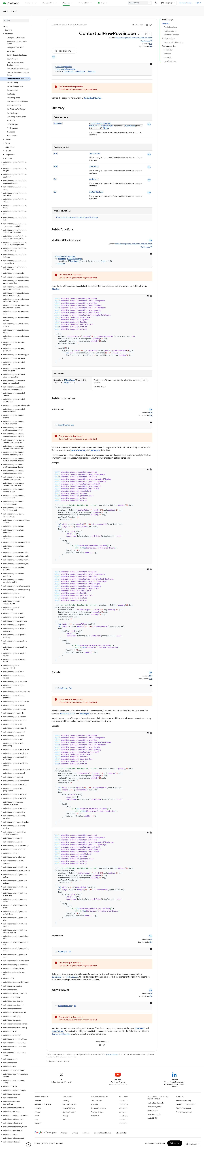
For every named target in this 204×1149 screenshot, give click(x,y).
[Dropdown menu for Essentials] (36, 3)
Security (38, 1108)
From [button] (77, 217)
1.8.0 (150, 47)
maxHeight (93, 179)
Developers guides (154, 1107)
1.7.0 (150, 44)
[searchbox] (16, 20)
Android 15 (123, 1108)
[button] (15, 34)
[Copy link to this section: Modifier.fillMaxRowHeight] (83, 240)
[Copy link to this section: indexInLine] (66, 409)
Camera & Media (69, 1112)
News (37, 1116)
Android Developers (58, 25)
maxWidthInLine (96, 192)
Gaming (66, 1100)
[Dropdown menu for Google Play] (92, 3)
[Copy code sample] (150, 295)
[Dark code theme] (150, 64)
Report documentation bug (186, 1104)
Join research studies (183, 1112)
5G (64, 1119)
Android (38, 1100)
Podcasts (38, 1123)
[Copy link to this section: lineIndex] (63, 672)
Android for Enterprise (43, 1104)
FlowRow (55, 289)
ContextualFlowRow (92, 98)
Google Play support (183, 1108)
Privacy (65, 1116)
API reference (10, 12)
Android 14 (123, 1112)
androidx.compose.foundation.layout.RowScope (79, 217)
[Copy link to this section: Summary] (66, 108)
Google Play (84, 3)
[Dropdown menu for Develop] (73, 3)
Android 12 (123, 1119)
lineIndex (93, 166)
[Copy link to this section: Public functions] (76, 229)
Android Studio (185, 3)
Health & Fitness (68, 1108)
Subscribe (175, 1143)
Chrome (75, 1133)
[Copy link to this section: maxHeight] (66, 935)
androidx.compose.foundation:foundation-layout (133, 38)
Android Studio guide (156, 1103)
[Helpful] (147, 25)
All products (121, 1133)
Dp (55, 179)
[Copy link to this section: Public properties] (78, 398)
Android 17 (123, 1100)
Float (105, 128)
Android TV (95, 1116)
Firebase (86, 1133)
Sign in (198, 3)
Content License (112, 1054)
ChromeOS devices (98, 1108)
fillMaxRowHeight (105, 126)
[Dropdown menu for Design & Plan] (56, 3)
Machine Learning (69, 1104)
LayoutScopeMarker (64, 67)
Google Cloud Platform (103, 1133)
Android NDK (152, 1118)
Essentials (29, 3)
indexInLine (94, 153)
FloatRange (130, 126)
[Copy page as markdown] (146, 34)
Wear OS (94, 1104)
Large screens (96, 1100)
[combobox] (140, 3)
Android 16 (123, 1104)
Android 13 (123, 1116)
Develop (66, 3)
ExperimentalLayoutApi (66, 69)
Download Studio (154, 1114)
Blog (102, 3)
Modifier (58, 123)
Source (37, 1112)
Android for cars (97, 1112)
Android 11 (123, 1123)
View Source (145, 41)
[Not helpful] (150, 25)
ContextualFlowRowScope (74, 71)
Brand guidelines (57, 1143)
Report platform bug (183, 1100)
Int (55, 153)
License (45, 1143)
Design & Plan (47, 3)
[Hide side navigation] (28, 1144)
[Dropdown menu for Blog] (107, 3)
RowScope (91, 71)
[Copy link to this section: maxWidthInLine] (71, 990)
